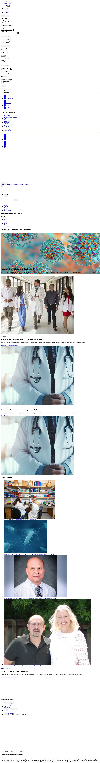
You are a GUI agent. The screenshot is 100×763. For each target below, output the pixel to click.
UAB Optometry (5, 92)
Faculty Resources (5, 71)
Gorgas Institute (14, 345)
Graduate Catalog (5, 41)
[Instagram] (5, 139)
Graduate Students (5, 36)
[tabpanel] (50, 199)
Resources (3, 50)
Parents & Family (5, 46)
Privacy (6, 706)
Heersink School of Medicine (22, 184)
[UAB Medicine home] (50, 181)
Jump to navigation (8, 1)
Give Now (3, 677)
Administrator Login (11, 711)
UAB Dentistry (5, 90)
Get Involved (4, 59)
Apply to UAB (4, 20)
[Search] (2, 186)
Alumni (2, 55)
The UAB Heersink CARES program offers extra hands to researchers (20, 519)
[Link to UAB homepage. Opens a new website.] (50, 698)
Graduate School (5, 39)
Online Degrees (5, 42)
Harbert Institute (5, 81)
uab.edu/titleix (75, 761)
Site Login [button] (6, 710)
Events (3, 62)
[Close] (8, 6)
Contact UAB (7, 705)
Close (2, 216)
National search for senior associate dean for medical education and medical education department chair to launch (30, 598)
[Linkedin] (5, 146)
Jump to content (7, 3)
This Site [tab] (6, 194)
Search (2, 198)
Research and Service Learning (9, 33)
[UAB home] (50, 158)
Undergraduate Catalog (7, 30)
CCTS (3, 82)
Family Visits (4, 52)
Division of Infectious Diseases (8, 184)
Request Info (4, 22)
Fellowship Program (5, 345)
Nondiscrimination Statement (7, 699)
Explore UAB (4, 183)
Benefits (3, 60)
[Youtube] (5, 141)
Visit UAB (3, 19)
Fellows (6, 415)
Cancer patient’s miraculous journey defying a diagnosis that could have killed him (23, 665)
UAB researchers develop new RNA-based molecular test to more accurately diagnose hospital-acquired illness (29, 554)
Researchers (4, 76)
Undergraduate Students (6, 25)
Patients (3, 86)
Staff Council (4, 73)
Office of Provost (5, 68)
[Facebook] (5, 134)
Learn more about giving (11, 677)
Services (3, 49)
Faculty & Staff (4, 65)
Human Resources (5, 70)
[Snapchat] (5, 144)
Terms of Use (7, 707)
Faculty (2, 415)
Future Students (4, 15)
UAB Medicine (5, 89)
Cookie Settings (8, 703)
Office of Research (6, 79)
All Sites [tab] (6, 195)
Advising (3, 28)
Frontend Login (10, 713)
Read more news (5, 668)
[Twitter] (5, 137)
